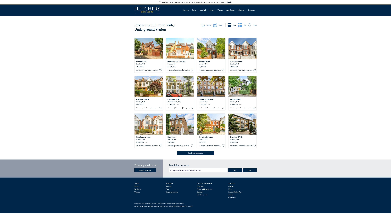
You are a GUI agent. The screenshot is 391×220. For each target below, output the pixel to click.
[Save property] (160, 70)
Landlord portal (202, 195)
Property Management (204, 189)
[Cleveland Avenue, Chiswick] (211, 124)
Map (255, 25)
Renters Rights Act (234, 192)
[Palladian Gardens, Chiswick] (211, 86)
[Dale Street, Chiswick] (180, 124)
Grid (234, 25)
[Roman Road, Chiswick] (149, 48)
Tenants (220, 10)
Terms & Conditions (152, 203)
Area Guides (230, 10)
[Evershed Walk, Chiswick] (242, 124)
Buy (235, 170)
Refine (209, 25)
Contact (199, 192)
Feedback (231, 195)
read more (221, 2)
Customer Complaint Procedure (164, 203)
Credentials (232, 198)
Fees (167, 189)
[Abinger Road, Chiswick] (211, 48)
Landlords (203, 10)
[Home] (146, 10)
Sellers (194, 10)
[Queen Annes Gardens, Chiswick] (180, 48)
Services (168, 186)
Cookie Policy (144, 203)
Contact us (251, 10)
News (230, 189)
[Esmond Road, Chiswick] (242, 86)
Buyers (212, 10)
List (245, 25)
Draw (220, 25)
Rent (249, 170)
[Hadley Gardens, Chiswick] (149, 86)
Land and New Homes (204, 183)
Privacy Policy (137, 203)
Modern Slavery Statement (177, 203)
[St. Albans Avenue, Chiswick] (149, 124)
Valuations (169, 183)
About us (186, 10)
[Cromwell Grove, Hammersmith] (180, 86)
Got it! (229, 2)
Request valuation (145, 170)
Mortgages (200, 186)
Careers (230, 186)
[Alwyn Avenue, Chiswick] (242, 48)
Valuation (241, 10)
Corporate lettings (172, 192)
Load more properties (195, 153)
